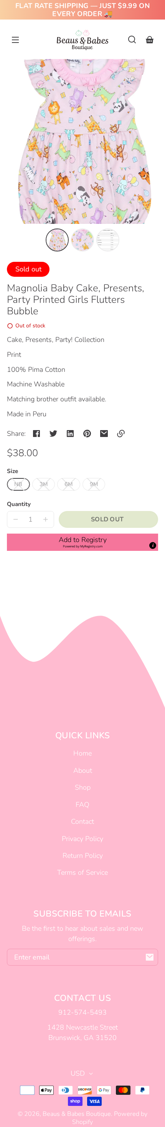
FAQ (82, 804)
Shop (83, 787)
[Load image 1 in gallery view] (57, 239)
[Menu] (15, 39)
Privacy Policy (82, 838)
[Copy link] (120, 433)
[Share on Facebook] (36, 433)
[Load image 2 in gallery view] (82, 239)
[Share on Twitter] (53, 433)
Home (82, 753)
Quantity (19, 504)
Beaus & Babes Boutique (77, 1114)
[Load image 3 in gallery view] (107, 239)
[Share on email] (104, 433)
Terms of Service (82, 872)
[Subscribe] (149, 957)
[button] (132, 39)
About (82, 770)
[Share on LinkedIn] (70, 433)
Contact (82, 821)
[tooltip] (152, 545)
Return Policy (83, 855)
